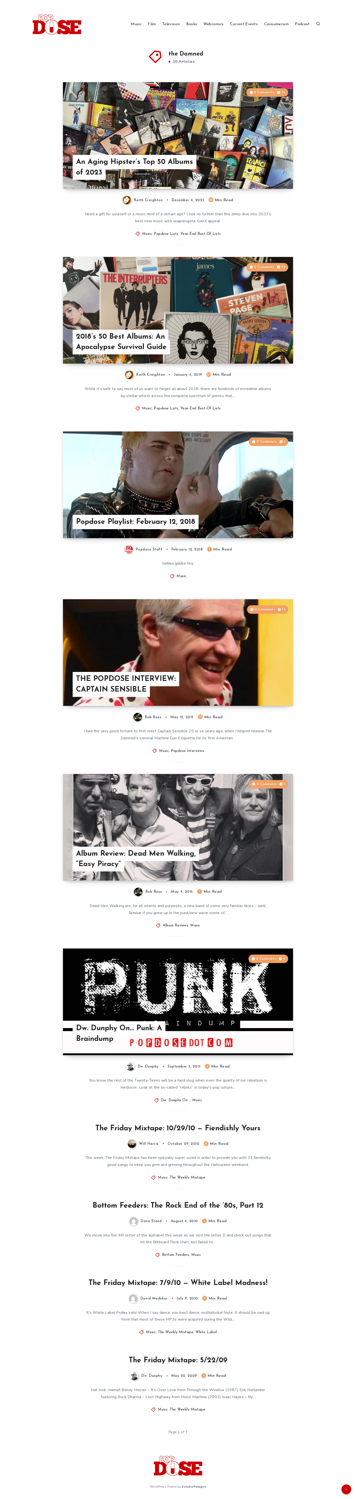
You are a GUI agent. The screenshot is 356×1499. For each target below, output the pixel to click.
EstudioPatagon (194, 1487)
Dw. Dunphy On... (175, 1100)
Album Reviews (175, 925)
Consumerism (276, 24)
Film (152, 24)
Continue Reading (270, 174)
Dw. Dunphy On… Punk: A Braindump (119, 1034)
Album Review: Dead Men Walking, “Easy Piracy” (136, 859)
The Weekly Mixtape (187, 1178)
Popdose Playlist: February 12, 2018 (135, 522)
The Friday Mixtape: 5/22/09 (178, 1360)
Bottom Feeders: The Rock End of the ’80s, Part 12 (178, 1206)
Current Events (244, 24)
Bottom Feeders (175, 1255)
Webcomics (213, 24)
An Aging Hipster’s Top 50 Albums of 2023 (134, 167)
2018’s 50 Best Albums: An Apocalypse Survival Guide (121, 342)
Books (191, 24)
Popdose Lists (166, 234)
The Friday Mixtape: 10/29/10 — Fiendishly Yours (178, 1128)
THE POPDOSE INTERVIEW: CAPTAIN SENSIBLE (126, 684)
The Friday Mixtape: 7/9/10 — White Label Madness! (178, 1283)
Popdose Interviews (187, 751)
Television (171, 24)
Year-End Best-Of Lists (200, 234)
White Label (206, 1332)
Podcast (302, 24)
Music (136, 24)
